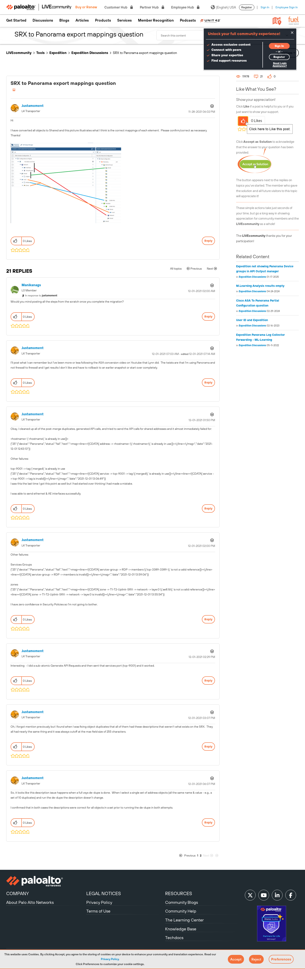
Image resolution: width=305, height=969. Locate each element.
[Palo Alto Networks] (45, 881)
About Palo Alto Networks (30, 902)
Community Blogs (181, 902)
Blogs (64, 20)
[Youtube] (263, 895)
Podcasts (188, 20)
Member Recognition (156, 20)
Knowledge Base (180, 928)
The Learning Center (184, 920)
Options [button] (211, 106)
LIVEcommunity (19, 53)
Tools (40, 53)
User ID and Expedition (252, 320)
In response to (41, 295)
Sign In (265, 7)
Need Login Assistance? (280, 64)
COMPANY (17, 893)
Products (103, 20)
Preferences (281, 959)
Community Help (180, 911)
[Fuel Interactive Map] (277, 21)
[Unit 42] (210, 20)
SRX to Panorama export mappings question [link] (145, 53)
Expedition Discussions (89, 53)
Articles (82, 20)
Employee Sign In (287, 7)
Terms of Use (98, 911)
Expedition (58, 53)
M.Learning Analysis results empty (260, 285)
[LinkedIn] (277, 895)
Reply (208, 240)
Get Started (16, 20)
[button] (236, 959)
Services (124, 20)
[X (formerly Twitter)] (250, 895)
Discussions (43, 20)
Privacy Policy (110, 959)
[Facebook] (290, 895)
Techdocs (174, 937)
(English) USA (226, 7)
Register (246, 7)
